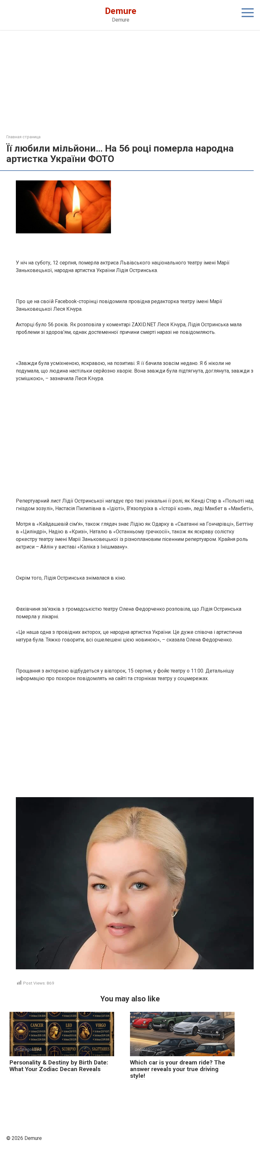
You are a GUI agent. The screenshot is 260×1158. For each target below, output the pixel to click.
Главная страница (23, 136)
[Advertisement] (130, 86)
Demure (120, 11)
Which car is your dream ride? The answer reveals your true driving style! (177, 1069)
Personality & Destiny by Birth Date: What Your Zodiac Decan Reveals (59, 1066)
